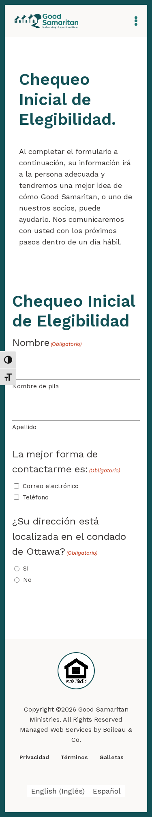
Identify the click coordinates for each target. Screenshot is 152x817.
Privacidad (34, 757)
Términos (74, 757)
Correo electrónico (51, 486)
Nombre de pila (35, 386)
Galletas (111, 757)
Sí (25, 568)
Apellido (24, 427)
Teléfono (36, 497)
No (27, 579)
